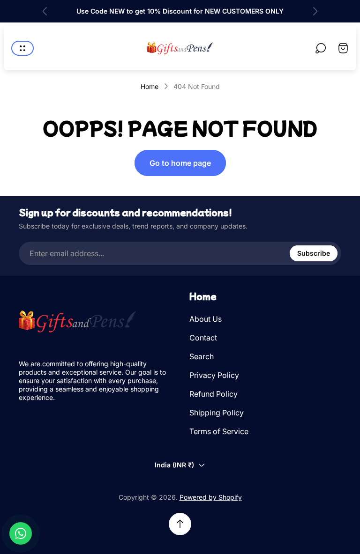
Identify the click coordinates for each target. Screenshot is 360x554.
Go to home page (180, 163)
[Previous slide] (45, 11)
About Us (205, 319)
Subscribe (313, 253)
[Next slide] (315, 11)
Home (149, 86)
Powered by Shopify (211, 497)
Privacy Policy (214, 375)
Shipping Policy (216, 412)
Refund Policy (213, 394)
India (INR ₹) (174, 465)
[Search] (320, 48)
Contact (203, 337)
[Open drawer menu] (22, 48)
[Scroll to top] (180, 524)
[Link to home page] (77, 321)
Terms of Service (218, 431)
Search (201, 356)
